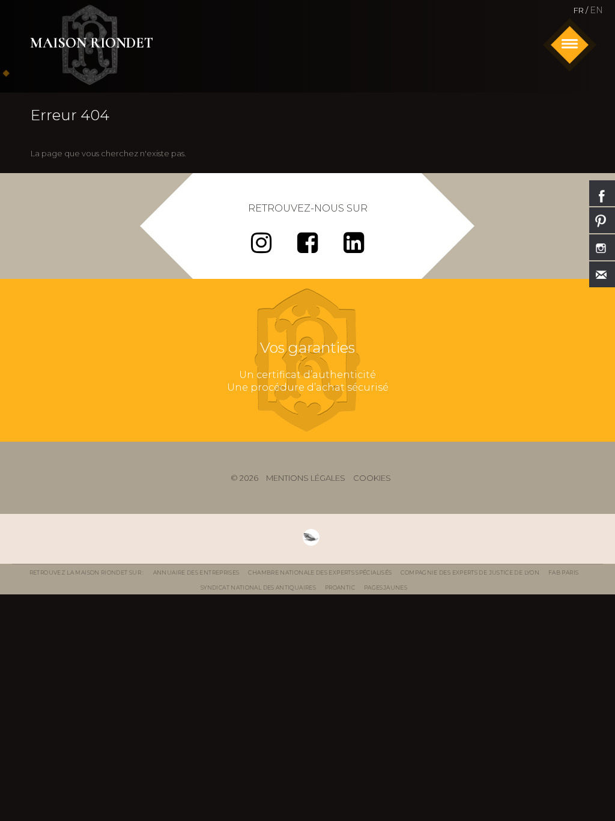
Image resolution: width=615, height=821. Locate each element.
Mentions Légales (305, 478)
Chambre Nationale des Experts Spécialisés (320, 572)
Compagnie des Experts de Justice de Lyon (470, 572)
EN (596, 10)
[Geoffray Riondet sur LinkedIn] (354, 248)
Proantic (340, 587)
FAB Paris (563, 572)
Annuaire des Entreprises (196, 572)
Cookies (372, 478)
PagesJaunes (385, 587)
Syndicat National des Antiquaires (258, 587)
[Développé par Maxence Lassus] (311, 537)
